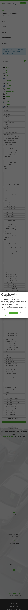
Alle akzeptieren (13, 312)
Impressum (16, 316)
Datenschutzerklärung (7, 316)
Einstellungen (23, 312)
